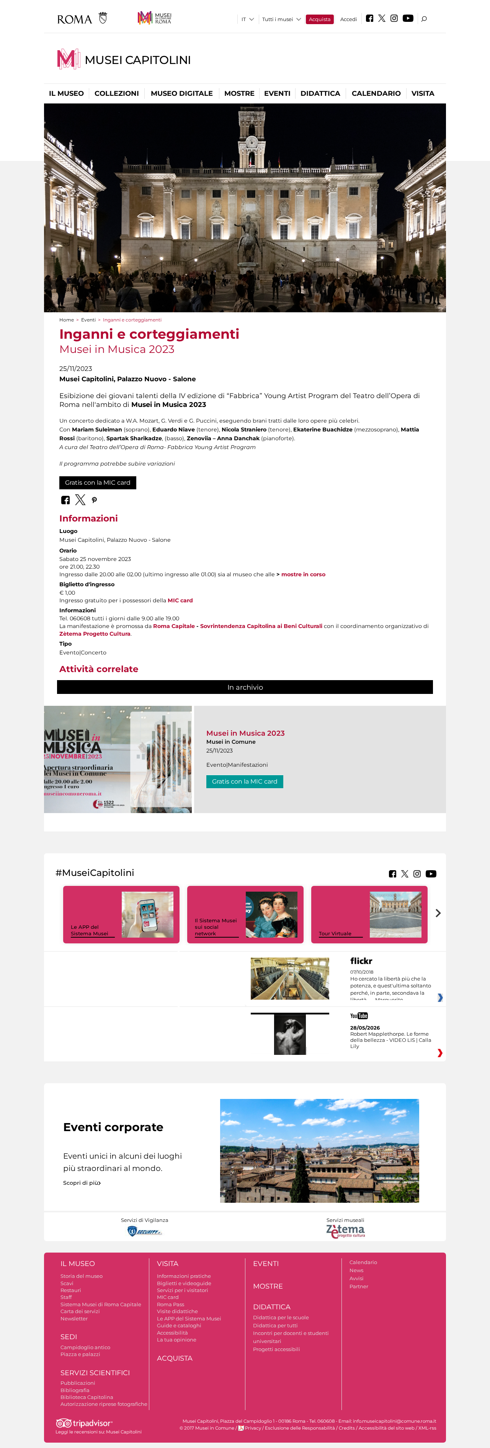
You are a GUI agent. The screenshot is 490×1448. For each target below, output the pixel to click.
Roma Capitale (174, 626)
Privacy (253, 1428)
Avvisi (357, 1278)
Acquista (320, 19)
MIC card (180, 600)
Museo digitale (182, 93)
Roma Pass (170, 1304)
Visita (423, 93)
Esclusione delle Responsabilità (300, 1428)
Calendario (376, 93)
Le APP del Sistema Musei (89, 930)
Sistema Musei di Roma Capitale (100, 1304)
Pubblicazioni (77, 1383)
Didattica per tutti (275, 1325)
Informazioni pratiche (184, 1276)
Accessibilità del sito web (387, 1428)
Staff (66, 1297)
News (356, 1270)
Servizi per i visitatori (182, 1290)
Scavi (67, 1283)
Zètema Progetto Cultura (95, 633)
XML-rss (427, 1428)
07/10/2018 (390, 986)
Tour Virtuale (335, 933)
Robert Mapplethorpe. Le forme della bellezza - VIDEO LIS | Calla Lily (390, 1040)
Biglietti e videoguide (184, 1283)
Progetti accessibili (276, 1349)
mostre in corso (303, 574)
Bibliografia (75, 1390)
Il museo (66, 93)
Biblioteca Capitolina (86, 1397)
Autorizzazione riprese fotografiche (103, 1404)
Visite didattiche (177, 1311)
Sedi (68, 1336)
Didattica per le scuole (281, 1317)
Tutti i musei (277, 19)
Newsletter (74, 1318)
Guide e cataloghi (179, 1325)
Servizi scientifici (95, 1372)
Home (66, 320)
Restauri (70, 1290)
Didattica (320, 93)
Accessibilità (172, 1333)
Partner (359, 1286)
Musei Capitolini (138, 60)
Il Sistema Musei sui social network (216, 926)
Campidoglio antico (85, 1347)
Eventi (277, 93)
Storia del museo (81, 1276)
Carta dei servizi (80, 1311)
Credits (347, 1428)
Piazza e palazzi (80, 1354)
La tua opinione (176, 1339)
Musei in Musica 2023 (245, 733)
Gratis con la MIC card (98, 482)
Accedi (348, 19)
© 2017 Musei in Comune (207, 1428)
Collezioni (117, 93)
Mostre (239, 93)
